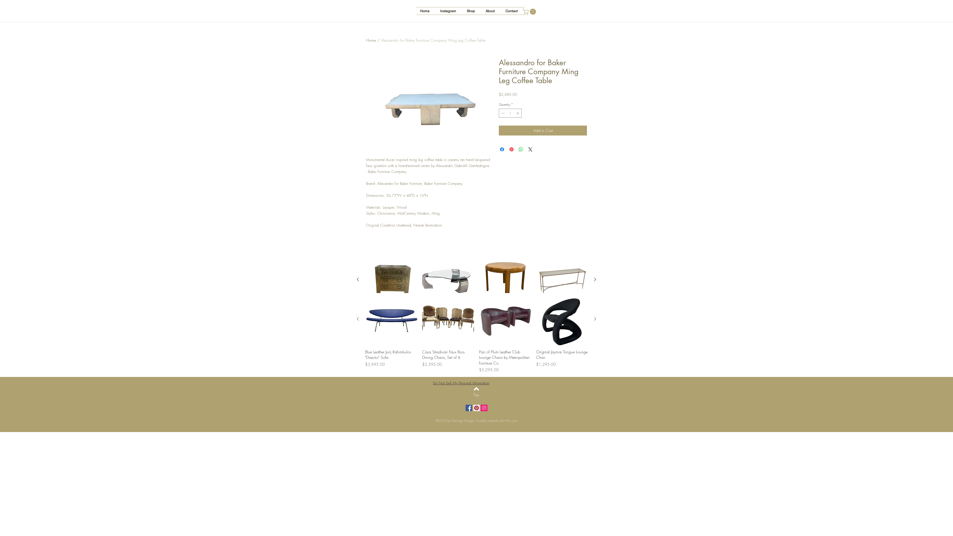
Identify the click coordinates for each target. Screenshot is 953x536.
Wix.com (511, 420)
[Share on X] (530, 149)
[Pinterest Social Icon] (476, 408)
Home (371, 40)
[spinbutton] (510, 113)
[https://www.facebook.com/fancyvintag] (469, 408)
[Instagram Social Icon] (484, 408)
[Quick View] (391, 280)
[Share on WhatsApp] (521, 149)
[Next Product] (595, 279)
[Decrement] (503, 113)
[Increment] (518, 113)
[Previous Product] (358, 279)
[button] (530, 12)
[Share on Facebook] (502, 149)
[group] (476, 333)
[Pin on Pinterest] (511, 149)
